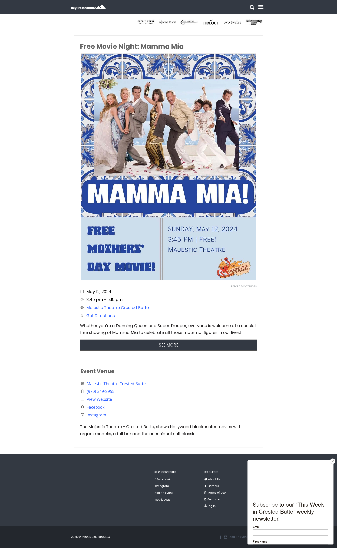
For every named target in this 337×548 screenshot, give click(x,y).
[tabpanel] (148, 22)
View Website (99, 399)
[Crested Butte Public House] (191, 22)
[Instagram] (225, 537)
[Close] (332, 461)
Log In (212, 506)
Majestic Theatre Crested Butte (117, 307)
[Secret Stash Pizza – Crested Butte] (148, 22)
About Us (214, 479)
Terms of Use (216, 493)
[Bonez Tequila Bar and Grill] (169, 22)
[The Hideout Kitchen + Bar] (256, 22)
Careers (213, 486)
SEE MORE (168, 345)
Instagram (96, 415)
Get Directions (100, 315)
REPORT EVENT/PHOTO (244, 286)
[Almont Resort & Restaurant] (213, 22)
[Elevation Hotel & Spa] (234, 22)
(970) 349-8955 (100, 391)
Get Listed (214, 499)
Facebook (95, 407)
